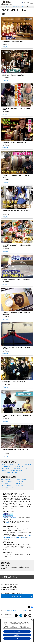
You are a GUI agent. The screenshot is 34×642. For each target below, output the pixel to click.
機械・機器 (19, 483)
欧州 (23, 6)
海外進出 (11, 464)
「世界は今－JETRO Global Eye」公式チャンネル (17, 536)
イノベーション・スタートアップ (11, 472)
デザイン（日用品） (7, 481)
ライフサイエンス (7, 483)
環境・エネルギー (7, 485)
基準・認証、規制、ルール (20, 468)
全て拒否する (17, 635)
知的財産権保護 (6, 466)
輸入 (19, 464)
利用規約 (7, 523)
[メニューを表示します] (31, 3)
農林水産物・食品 (7, 479)
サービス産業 (19, 485)
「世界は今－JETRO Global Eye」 (12, 6)
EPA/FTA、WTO (19, 466)
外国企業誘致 (27, 464)
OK (17, 638)
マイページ (26, 2)
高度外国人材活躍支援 (16, 470)
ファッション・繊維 (21, 479)
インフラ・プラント (7, 487)
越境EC (4, 470)
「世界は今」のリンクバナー (10, 517)
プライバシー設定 (17, 631)
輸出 (3, 464)
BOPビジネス (5, 468)
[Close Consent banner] (31, 619)
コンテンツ (20, 481)
